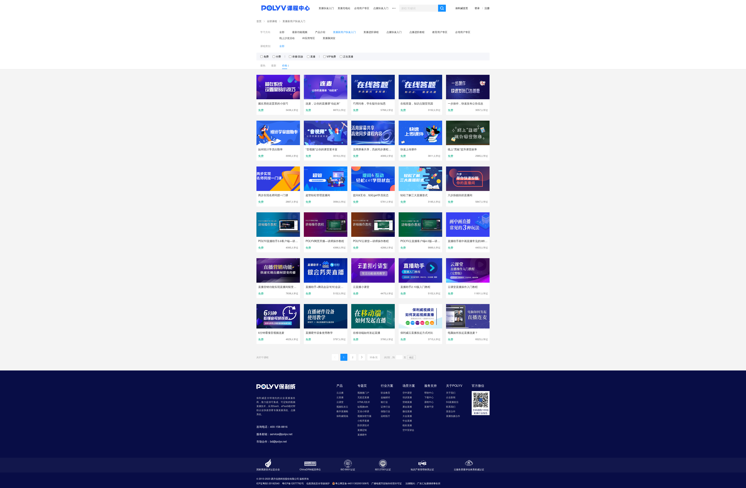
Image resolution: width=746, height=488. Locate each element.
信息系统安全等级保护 (318, 483)
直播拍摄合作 (453, 415)
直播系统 (283, 410)
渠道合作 (450, 411)
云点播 (339, 392)
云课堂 (339, 401)
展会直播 (407, 406)
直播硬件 (362, 434)
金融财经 (385, 397)
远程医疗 (385, 415)
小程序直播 (363, 420)
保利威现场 (342, 415)
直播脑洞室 (329, 38)
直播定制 (362, 429)
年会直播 (407, 420)
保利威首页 (462, 8)
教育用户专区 (439, 32)
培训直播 (407, 397)
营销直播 (407, 401)
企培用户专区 (361, 8)
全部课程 (272, 21)
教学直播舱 (342, 411)
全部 (281, 32)
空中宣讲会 (408, 429)
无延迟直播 (363, 397)
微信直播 (407, 411)
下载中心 (429, 397)
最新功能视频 (299, 32)
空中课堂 (407, 392)
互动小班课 (363, 411)
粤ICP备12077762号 (293, 483)
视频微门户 (363, 392)
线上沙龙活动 (287, 38)
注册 (487, 8)
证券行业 (385, 406)
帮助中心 (429, 392)
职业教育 (385, 392)
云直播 (339, 397)
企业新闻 (450, 397)
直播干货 (429, 406)
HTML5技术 (363, 401)
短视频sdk (362, 406)
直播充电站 (344, 8)
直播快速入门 (326, 8)
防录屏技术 (363, 425)
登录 (477, 8)
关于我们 (450, 392)
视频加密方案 (364, 415)
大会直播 (407, 415)
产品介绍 (320, 32)
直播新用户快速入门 (293, 21)
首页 (258, 21)
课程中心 (429, 401)
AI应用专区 (308, 38)
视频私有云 (342, 406)
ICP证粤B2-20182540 (268, 483)
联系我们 (450, 406)
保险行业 (385, 411)
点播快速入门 (380, 8)
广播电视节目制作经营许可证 (386, 483)
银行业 (384, 401)
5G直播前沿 (452, 401)
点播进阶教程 (416, 32)
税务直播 (407, 425)
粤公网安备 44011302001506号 (352, 483)
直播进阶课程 (371, 32)
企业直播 (285, 397)
